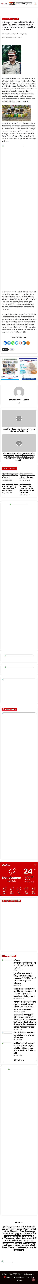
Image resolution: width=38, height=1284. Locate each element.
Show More (19, 1060)
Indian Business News (10, 34)
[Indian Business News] (20, 3)
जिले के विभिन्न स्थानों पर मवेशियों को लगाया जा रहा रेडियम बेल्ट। (24, 1035)
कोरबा (12, 349)
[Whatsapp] (13, 342)
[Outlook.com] (24, 342)
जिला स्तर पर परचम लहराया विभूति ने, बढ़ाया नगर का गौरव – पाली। (27, 476)
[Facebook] (5, 342)
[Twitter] (9, 342)
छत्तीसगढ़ (10, 19)
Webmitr (19, 1280)
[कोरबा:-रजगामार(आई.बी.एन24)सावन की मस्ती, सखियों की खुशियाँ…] (7, 963)
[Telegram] (16, 342)
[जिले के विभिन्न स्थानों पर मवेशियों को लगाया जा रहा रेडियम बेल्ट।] (7, 1035)
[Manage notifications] (33, 1279)
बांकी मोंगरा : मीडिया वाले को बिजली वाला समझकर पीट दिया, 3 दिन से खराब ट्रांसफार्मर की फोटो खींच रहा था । (25, 1048)
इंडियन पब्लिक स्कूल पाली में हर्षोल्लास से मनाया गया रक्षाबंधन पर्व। (10, 476)
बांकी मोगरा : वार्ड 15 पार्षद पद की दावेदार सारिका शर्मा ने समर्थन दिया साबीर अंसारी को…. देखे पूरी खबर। (25, 992)
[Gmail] (20, 342)
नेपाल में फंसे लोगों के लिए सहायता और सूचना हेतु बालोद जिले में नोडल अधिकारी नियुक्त (10, 487)
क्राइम (4, 19)
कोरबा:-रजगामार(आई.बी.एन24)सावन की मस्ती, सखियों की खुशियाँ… (25, 964)
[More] (28, 342)
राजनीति (16, 19)
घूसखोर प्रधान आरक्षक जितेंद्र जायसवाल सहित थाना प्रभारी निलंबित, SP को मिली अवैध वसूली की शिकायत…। (25, 978)
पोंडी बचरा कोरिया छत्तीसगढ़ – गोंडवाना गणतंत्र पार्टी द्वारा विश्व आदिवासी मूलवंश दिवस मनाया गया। (27, 488)
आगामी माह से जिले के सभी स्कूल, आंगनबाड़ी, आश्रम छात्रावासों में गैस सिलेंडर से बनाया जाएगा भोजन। (25, 1005)
